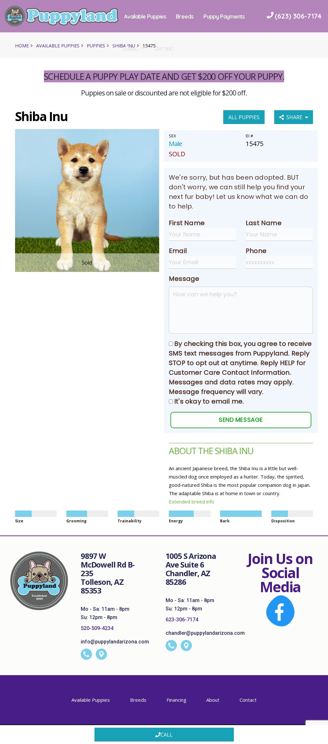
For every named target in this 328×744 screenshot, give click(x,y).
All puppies (243, 117)
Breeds (192, 16)
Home (22, 46)
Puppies (96, 46)
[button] (317, 737)
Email (178, 250)
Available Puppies (152, 16)
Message (184, 278)
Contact (171, 48)
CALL (166, 734)
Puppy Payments (231, 16)
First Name (187, 222)
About (138, 48)
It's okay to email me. (209, 401)
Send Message (241, 420)
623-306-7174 (182, 620)
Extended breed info (191, 501)
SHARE (295, 117)
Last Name (264, 222)
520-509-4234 (97, 628)
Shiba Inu (123, 46)
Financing (176, 700)
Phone (256, 250)
